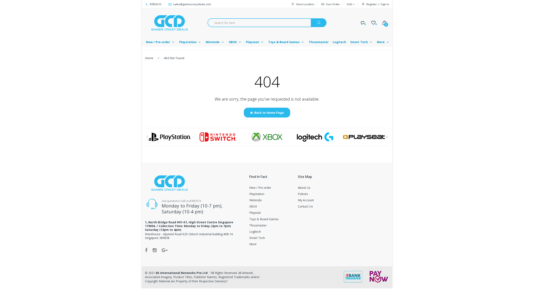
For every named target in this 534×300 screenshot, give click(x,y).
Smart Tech (257, 238)
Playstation (256, 194)
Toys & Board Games (264, 219)
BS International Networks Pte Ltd (182, 273)
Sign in (385, 4)
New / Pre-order (260, 188)
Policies (303, 194)
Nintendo (255, 200)
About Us (304, 188)
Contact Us (305, 206)
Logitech (255, 232)
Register (371, 4)
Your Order (333, 4)
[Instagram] (155, 250)
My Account (306, 200)
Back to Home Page (269, 113)
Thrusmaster (258, 225)
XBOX (253, 206)
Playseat (255, 213)
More (253, 244)
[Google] (165, 250)
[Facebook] (146, 250)
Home (149, 58)
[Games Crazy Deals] (169, 23)
